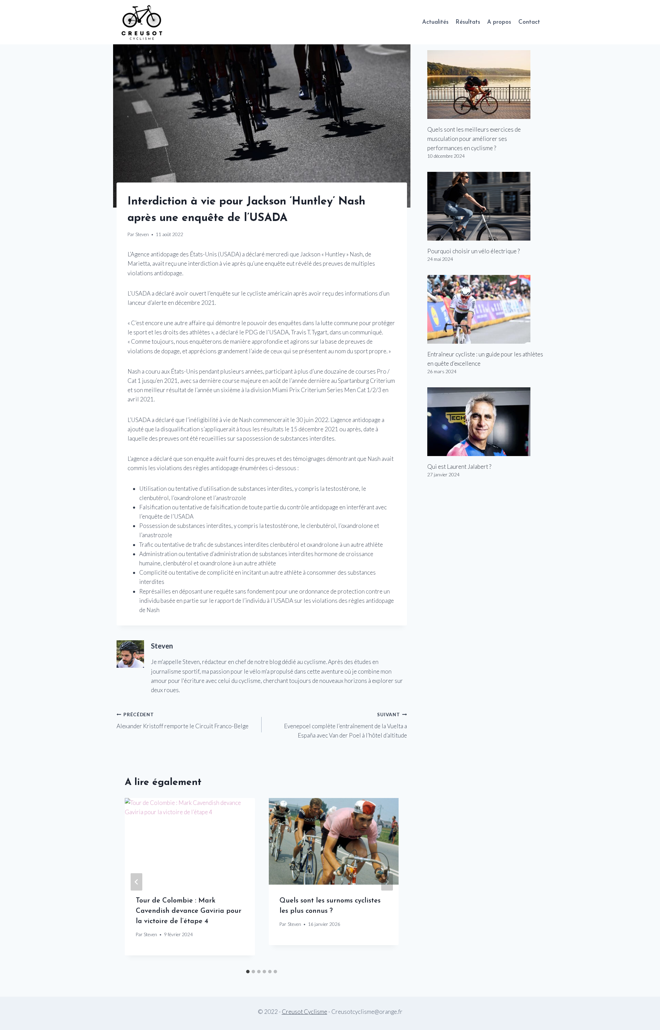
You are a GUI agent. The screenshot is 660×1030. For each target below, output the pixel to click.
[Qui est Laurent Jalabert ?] (485, 421)
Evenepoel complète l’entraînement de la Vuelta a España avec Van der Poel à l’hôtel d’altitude (345, 725)
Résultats (467, 22)
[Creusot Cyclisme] (142, 22)
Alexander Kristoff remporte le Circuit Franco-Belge (183, 721)
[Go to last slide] (136, 881)
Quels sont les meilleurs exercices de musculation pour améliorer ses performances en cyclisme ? (474, 139)
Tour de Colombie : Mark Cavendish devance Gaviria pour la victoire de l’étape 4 (188, 911)
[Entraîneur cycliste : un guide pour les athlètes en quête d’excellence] (485, 309)
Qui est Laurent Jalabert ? (459, 466)
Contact (529, 22)
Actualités (435, 22)
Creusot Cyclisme (304, 1011)
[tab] (248, 971)
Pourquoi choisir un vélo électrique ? (473, 251)
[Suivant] (387, 881)
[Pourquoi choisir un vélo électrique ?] (485, 206)
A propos (499, 22)
